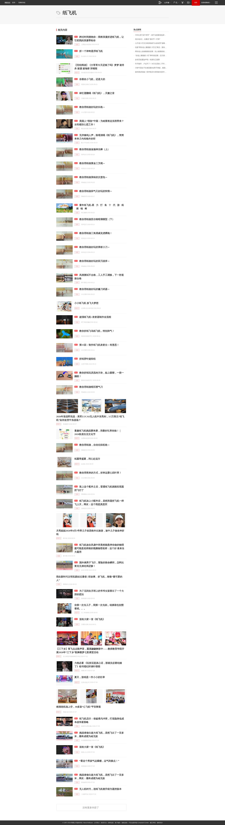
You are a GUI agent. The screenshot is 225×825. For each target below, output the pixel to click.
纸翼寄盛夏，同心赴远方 (87, 458)
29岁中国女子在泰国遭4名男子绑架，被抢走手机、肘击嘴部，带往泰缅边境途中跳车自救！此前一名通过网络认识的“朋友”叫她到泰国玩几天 (152, 68)
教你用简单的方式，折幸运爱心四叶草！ (100, 472)
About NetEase (88, 822)
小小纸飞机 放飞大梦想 (86, 303)
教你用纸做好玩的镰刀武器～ (94, 289)
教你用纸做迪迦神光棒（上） (94, 149)
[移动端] (160, 2)
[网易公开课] (167, 2)
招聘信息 (111, 822)
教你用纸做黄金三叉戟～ (92, 163)
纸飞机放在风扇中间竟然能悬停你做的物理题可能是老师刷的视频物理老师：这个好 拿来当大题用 (99, 548)
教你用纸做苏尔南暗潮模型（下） (96, 219)
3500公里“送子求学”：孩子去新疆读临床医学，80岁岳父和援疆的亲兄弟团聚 (152, 35)
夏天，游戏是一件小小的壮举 (89, 677)
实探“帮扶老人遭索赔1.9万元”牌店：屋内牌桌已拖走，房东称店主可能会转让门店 (152, 47)
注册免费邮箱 (205, 2)
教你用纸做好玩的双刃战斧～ (94, 261)
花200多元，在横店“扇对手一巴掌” (147, 39)
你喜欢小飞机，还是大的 (92, 79)
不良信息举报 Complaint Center (139, 822)
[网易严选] (176, 2)
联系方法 (104, 822)
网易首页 (7, 2)
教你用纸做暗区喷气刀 (91, 387)
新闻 (58, 584)
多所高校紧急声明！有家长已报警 (147, 60)
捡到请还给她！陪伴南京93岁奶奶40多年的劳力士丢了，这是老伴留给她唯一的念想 (152, 72)
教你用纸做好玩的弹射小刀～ (94, 247)
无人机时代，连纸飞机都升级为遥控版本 (100, 789)
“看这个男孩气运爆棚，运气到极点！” (99, 761)
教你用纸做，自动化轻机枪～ (94, 445)
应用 (13, 2)
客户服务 (117, 822)
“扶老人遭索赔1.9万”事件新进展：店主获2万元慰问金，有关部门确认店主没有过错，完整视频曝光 (152, 55)
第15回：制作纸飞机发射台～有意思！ (99, 345)
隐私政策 (124, 822)
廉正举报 (153, 822)
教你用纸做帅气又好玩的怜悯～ (95, 191)
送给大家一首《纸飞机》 (92, 619)
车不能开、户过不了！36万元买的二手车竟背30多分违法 (152, 64)
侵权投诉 (160, 822)
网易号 (77, 72)
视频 (76, 44)
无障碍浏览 (21, 2)
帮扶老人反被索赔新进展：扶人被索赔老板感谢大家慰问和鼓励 (152, 51)
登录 (195, 2)
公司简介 (97, 822)
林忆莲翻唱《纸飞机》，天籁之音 (96, 93)
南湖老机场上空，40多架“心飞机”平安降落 (78, 706)
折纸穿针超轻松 (87, 358)
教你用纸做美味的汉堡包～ (93, 177)
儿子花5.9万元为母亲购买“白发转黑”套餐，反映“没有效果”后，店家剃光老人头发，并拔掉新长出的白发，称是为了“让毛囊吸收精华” (152, 43)
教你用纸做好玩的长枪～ (92, 107)
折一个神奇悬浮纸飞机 (91, 51)
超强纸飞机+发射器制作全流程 (95, 317)
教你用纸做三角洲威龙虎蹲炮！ (95, 233)
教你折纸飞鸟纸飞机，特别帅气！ (96, 331)
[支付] (183, 2)
